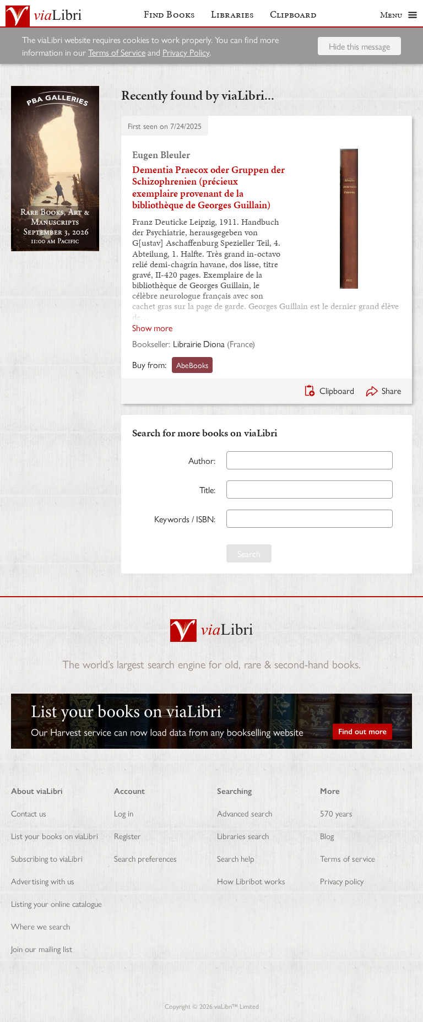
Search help (235, 858)
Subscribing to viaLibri (47, 858)
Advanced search (244, 813)
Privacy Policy (185, 52)
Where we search (40, 926)
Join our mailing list (41, 948)
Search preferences (145, 858)
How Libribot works (251, 880)
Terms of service (347, 858)
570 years (336, 813)
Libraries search (243, 835)
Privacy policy (342, 880)
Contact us (28, 813)
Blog (327, 835)
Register (127, 835)
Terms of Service (116, 52)
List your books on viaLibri (54, 835)
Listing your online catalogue (56, 903)
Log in (123, 813)
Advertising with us (42, 880)
